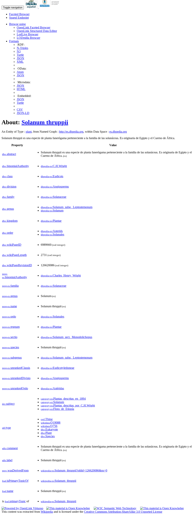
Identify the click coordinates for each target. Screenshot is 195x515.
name (9, 306)
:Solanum (52, 210)
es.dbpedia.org (118, 131)
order (7, 232)
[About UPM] (50, 7)
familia (10, 285)
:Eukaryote (49, 429)
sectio (9, 337)
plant (29, 131)
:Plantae (51, 220)
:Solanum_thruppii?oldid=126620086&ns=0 (74, 470)
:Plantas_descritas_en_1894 (63, 398)
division (9, 186)
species (10, 347)
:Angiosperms (55, 186)
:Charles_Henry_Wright (61, 275)
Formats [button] (14, 41)
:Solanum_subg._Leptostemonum (66, 207)
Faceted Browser (19, 14)
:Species (48, 436)
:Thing (47, 419)
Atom (20, 72)
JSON (20, 58)
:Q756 (49, 426)
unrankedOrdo (15, 388)
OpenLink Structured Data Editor (37, 30)
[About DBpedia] (32, 7)
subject (8, 403)
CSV (20, 109)
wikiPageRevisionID (17, 265)
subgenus (12, 357)
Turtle (20, 54)
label (7, 460)
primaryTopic (15, 501)
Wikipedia (47, 511)
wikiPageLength (14, 255)
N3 (19, 51)
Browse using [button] (17, 24)
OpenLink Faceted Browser (33, 27)
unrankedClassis (16, 367)
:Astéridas (52, 388)
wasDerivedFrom (15, 470)
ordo (9, 316)
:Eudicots (52, 176)
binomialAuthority (15, 166)
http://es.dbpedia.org (71, 131)
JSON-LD (23, 113)
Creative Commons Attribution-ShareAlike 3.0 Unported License (123, 511)
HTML (21, 89)
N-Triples (22, 48)
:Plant (46, 432)
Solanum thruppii (45, 122)
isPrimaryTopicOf (15, 480)
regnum (11, 326)
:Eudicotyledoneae (57, 367)
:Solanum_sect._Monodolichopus (66, 337)
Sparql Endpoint (19, 17)
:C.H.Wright (54, 166)
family (8, 196)
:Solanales (52, 234)
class (7, 176)
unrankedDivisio (16, 378)
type (6, 427)
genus (8, 208)
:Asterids (52, 231)
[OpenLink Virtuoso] (22, 508)
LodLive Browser (27, 34)
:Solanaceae (53, 196)
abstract (9, 154)
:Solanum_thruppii (58, 480)
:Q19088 (50, 422)
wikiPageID (11, 244)
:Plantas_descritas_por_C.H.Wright (68, 405)
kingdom (10, 220)
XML (20, 61)
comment (10, 448)
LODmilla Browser (28, 37)
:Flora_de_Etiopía (57, 408)
